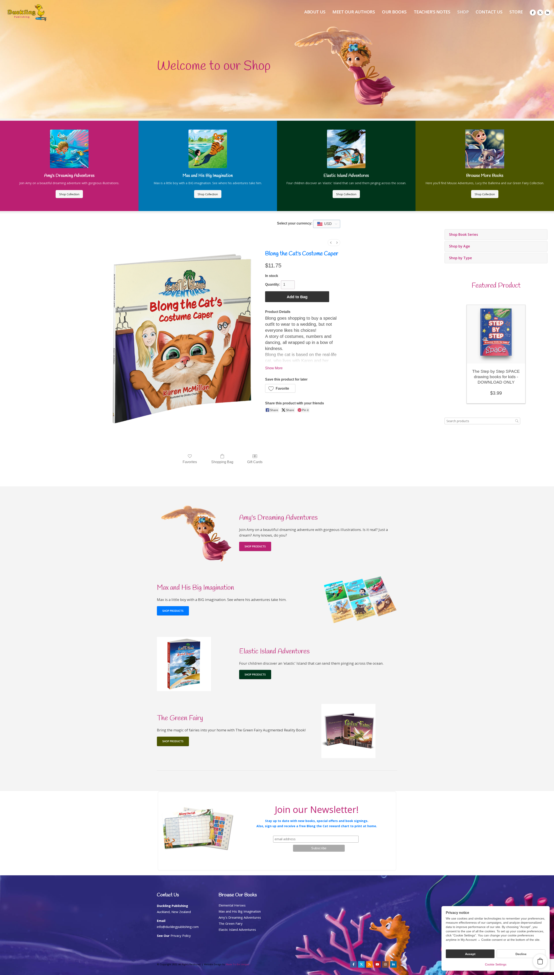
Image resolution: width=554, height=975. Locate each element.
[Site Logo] (27, 12)
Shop (463, 12)
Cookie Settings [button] (495, 964)
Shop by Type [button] (460, 258)
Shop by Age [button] (459, 246)
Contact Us (489, 12)
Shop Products (255, 546)
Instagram (385, 964)
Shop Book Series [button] (463, 234)
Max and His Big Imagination (240, 911)
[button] (280, 388)
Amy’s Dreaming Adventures (240, 917)
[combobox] (326, 224)
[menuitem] (331, 242)
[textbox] (327, 224)
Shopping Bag (222, 462)
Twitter (361, 964)
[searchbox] (482, 421)
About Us (314, 12)
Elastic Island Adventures (237, 929)
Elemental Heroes (232, 905)
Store (516, 12)
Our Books (394, 12)
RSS (369, 964)
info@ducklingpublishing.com (178, 927)
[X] (540, 13)
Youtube (377, 964)
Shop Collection (69, 194)
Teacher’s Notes (432, 12)
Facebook (353, 964)
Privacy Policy (181, 935)
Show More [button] (274, 368)
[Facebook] (533, 13)
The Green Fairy (231, 923)
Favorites (190, 462)
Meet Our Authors (353, 12)
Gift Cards (255, 462)
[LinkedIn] (547, 13)
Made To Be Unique (237, 964)
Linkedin (393, 964)
